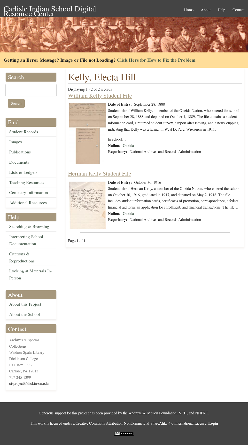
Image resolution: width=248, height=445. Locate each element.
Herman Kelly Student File (99, 173)
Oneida (128, 145)
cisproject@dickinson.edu (29, 383)
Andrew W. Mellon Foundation (153, 412)
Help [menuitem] (221, 9)
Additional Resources (28, 202)
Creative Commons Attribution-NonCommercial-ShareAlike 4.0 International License (141, 423)
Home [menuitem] (189, 9)
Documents (19, 162)
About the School (24, 314)
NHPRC (201, 412)
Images (15, 141)
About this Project (25, 304)
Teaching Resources (26, 182)
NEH (182, 412)
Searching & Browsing (29, 226)
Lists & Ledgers (23, 172)
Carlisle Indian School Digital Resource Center (50, 9)
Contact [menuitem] (238, 9)
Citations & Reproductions (22, 257)
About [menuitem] (205, 9)
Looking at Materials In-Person (30, 274)
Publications (20, 152)
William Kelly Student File (100, 95)
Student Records (23, 131)
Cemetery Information (28, 192)
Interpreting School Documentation (26, 240)
